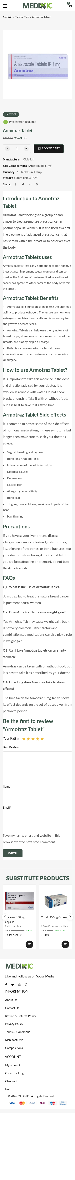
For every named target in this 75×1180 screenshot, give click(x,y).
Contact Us (12, 1008)
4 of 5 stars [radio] (37, 739)
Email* (7, 807)
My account (12, 1065)
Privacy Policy (14, 1024)
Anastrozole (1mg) (40, 165)
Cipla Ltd (28, 159)
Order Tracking (14, 1073)
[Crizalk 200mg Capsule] (55, 900)
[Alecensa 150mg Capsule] (19, 900)
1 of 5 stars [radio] (23, 739)
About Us (11, 1000)
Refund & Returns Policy (20, 1016)
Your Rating (11, 738)
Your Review (11, 747)
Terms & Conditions (17, 1032)
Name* (7, 786)
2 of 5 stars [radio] (28, 739)
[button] (70, 5)
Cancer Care (22, 17)
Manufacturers (14, 1040)
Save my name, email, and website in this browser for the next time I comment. (31, 839)
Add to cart (51, 148)
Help (8, 1089)
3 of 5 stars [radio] (33, 739)
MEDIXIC (23, 1096)
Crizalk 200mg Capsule (54, 917)
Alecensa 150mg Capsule (14, 920)
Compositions (14, 1048)
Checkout (11, 1081)
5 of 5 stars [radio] (42, 739)
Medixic (7, 17)
